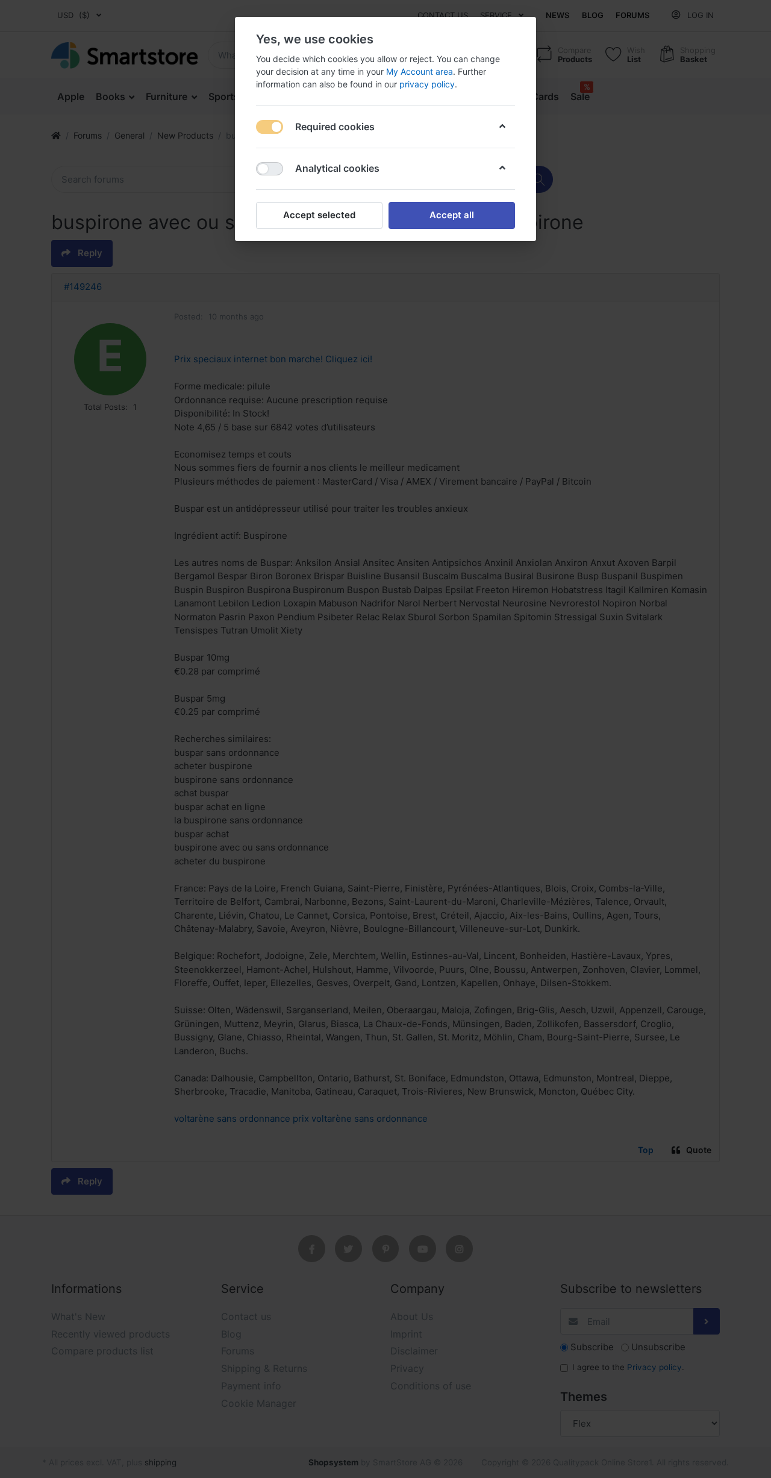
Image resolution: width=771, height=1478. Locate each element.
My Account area (419, 71)
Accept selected (319, 215)
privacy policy (427, 84)
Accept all (451, 215)
